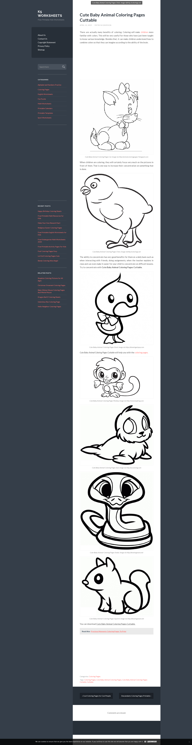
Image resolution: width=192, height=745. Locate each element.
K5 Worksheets (50, 14)
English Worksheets (45, 94)
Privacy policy (152, 741)
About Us (42, 35)
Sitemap (41, 50)
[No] (189, 742)
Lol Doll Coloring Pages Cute (48, 256)
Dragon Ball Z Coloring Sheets (49, 297)
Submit (63, 66)
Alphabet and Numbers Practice (49, 85)
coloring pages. (141, 352)
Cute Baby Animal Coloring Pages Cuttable (112, 17)
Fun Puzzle (42, 99)
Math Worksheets (44, 104)
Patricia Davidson (103, 25)
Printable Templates (45, 113)
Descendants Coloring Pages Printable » (136, 696)
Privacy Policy (44, 46)
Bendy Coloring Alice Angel (48, 261)
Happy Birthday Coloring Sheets (50, 211)
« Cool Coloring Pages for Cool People (96, 696)
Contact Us (42, 39)
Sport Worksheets (44, 118)
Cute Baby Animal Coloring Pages (109, 680)
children (144, 32)
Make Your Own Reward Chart (49, 223)
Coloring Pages (43, 90)
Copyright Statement (47, 42)
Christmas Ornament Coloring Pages (51, 285)
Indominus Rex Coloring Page (49, 302)
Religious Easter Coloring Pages (50, 228)
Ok (145, 741)
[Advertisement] (52, 162)
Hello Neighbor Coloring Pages (49, 306)
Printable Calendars (45, 108)
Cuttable (90, 682)
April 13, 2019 (86, 25)
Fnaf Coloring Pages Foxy (47, 251)
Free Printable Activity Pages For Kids (52, 247)
